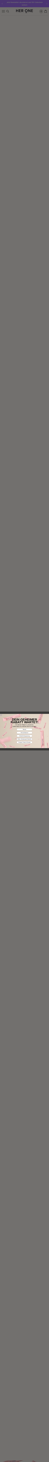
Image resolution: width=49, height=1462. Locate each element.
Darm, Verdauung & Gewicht (24, 739)
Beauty (24, 729)
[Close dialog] (1, 715)
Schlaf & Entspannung (24, 735)
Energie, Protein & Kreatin (24, 742)
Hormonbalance (24, 732)
